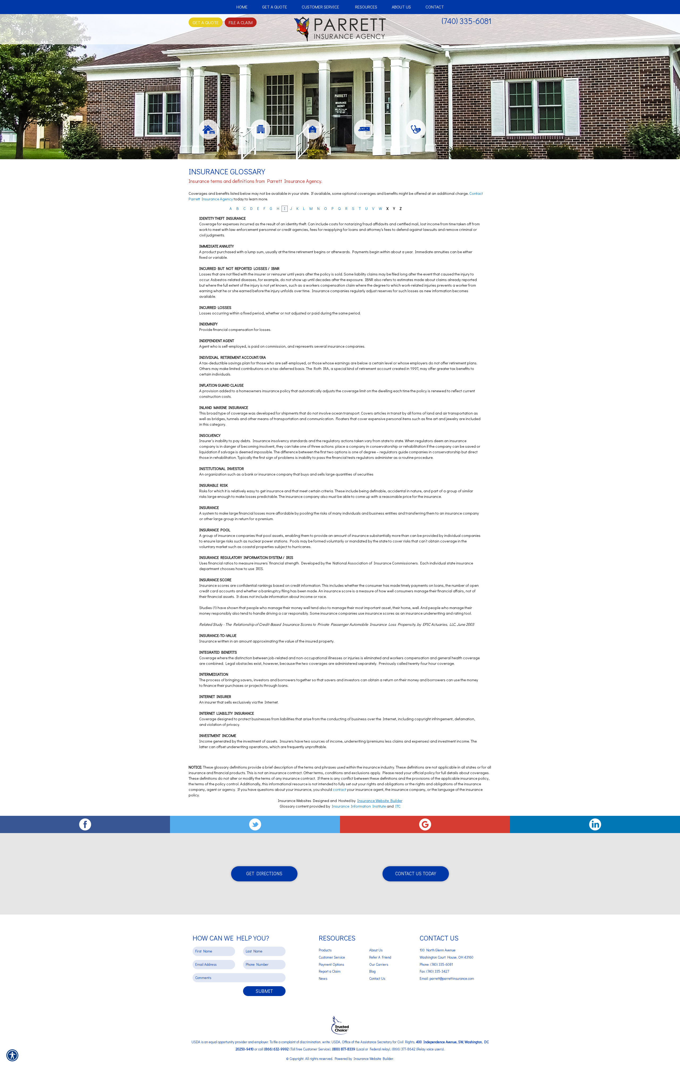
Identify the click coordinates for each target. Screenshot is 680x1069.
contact (339, 789)
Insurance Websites (294, 800)
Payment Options (331, 964)
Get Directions (264, 873)
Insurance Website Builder (379, 800)
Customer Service (332, 957)
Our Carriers (378, 964)
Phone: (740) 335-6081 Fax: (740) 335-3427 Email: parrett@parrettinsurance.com (447, 971)
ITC (398, 806)
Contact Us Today (415, 873)
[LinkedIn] (595, 824)
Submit (264, 991)
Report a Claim (330, 971)
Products (325, 950)
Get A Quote (206, 22)
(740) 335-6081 (466, 21)
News (323, 978)
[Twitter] (255, 824)
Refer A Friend (380, 957)
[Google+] (425, 824)
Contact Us (377, 978)
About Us (375, 950)
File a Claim (241, 22)
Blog (372, 971)
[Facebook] (85, 824)
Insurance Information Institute (359, 806)
